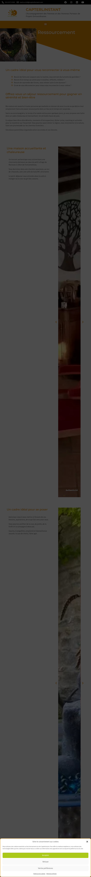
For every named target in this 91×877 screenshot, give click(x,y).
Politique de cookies (39, 874)
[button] (87, 841)
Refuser (46, 862)
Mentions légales (51, 874)
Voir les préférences (45, 868)
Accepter (45, 855)
